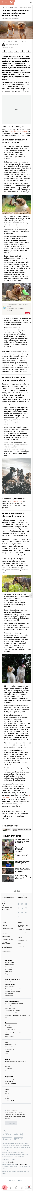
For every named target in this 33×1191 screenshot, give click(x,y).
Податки (7, 1034)
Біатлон (7, 1098)
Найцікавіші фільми (10, 1044)
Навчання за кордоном (11, 1071)
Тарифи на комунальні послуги (13, 1032)
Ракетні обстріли (9, 982)
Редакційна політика (7, 928)
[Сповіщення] (31, 2)
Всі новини (8, 960)
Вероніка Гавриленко (12, 44)
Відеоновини (8, 969)
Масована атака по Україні (12, 991)
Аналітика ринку (9, 1079)
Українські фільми (10, 1047)
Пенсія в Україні (9, 1036)
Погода (7, 974)
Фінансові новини (10, 1029)
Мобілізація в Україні (12, 1001)
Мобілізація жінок (10, 1008)
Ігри (19, 949)
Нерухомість (9, 1076)
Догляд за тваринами (11, 7)
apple (19, 1134)
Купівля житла (9, 1081)
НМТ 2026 (7, 1066)
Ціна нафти (8, 1025)
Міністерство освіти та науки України (15, 1061)
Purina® (10, 47)
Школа (7, 1064)
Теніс (6, 1096)
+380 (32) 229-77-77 (12, 1162)
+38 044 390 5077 (22, 897)
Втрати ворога (9, 996)
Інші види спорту (9, 1100)
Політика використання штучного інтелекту (8, 947)
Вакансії (20, 937)
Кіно (6, 1042)
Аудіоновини (8, 971)
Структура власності (23, 940)
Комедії (7, 1051)
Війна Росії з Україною (12, 980)
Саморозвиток (9, 1068)
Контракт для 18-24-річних (12, 1010)
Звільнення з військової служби (14, 1003)
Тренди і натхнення (10, 1083)
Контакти (20, 934)
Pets (3, 7)
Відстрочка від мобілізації (12, 1013)
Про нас (4, 922)
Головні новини (9, 962)
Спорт (7, 1089)
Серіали (7, 1054)
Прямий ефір (8, 967)
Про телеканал (6, 931)
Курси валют (8, 1027)
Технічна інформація (23, 932)
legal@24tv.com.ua (22, 1164)
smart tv (7, 1139)
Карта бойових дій (10, 984)
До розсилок (11, 1123)
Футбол (7, 1093)
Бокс (6, 1091)
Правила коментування (24, 929)
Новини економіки (11, 1023)
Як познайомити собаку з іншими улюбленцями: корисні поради (25, 7)
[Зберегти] (28, 51)
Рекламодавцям (6, 936)
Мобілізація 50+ (9, 1006)
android (7, 1134)
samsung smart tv (19, 1139)
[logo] (11, 2)
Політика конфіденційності (6, 943)
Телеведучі (5, 933)
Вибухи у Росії (9, 993)
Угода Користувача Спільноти (23, 926)
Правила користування (8, 939)
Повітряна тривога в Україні (13, 989)
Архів (19, 943)
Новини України (9, 965)
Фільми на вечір (9, 1049)
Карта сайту (21, 946)
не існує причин (16, 501)
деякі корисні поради (18, 131)
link (18, 903)
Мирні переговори (10, 986)
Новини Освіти (9, 1059)
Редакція (4, 925)
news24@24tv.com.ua (8, 897)
